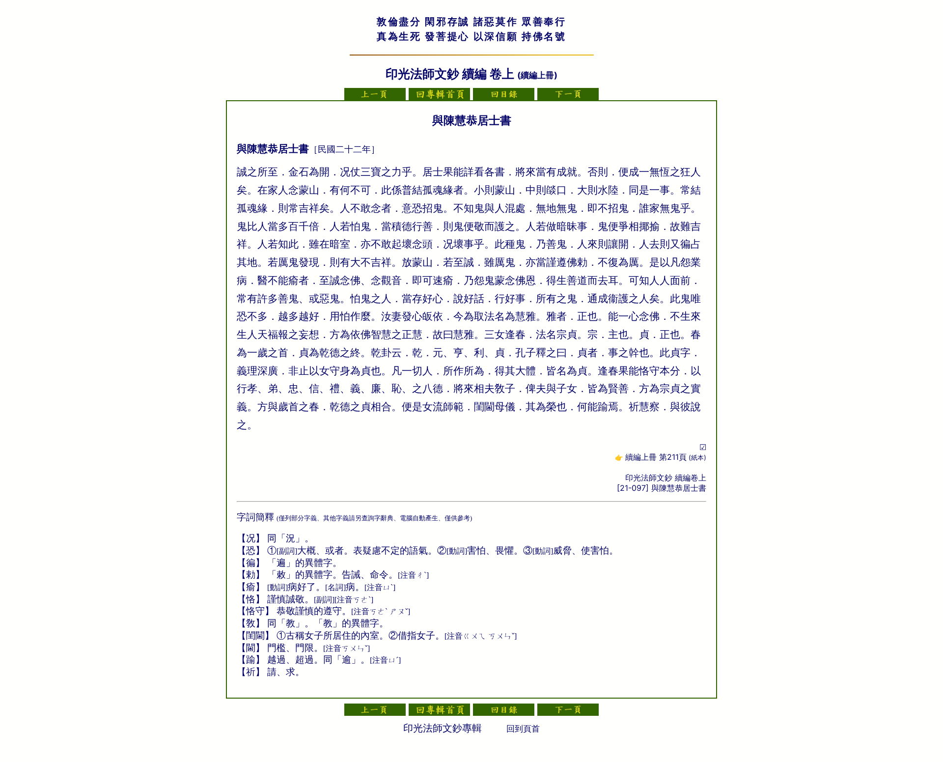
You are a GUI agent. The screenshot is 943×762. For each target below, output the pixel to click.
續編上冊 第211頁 (665, 457)
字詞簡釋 (255, 517)
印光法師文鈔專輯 (442, 728)
